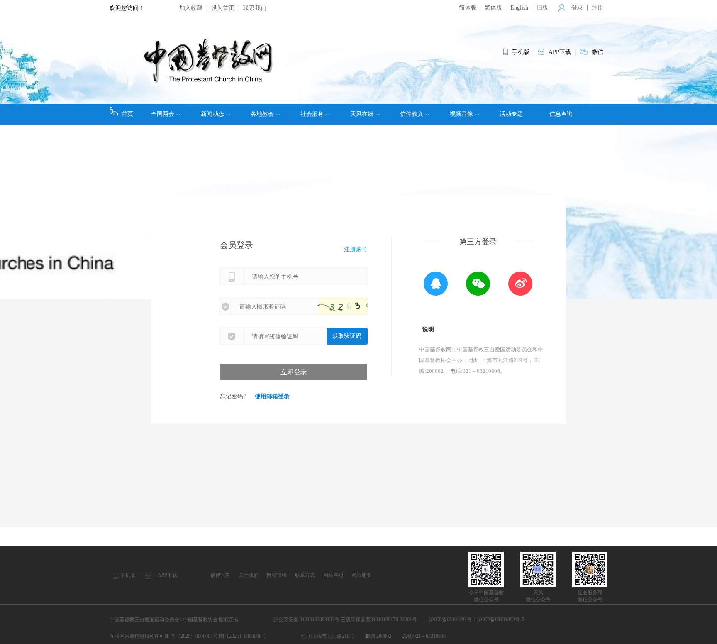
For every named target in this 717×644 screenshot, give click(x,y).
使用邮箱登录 (272, 396)
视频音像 (461, 114)
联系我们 (254, 8)
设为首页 (222, 8)
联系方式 (305, 575)
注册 (597, 8)
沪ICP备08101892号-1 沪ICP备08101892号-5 (476, 619)
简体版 (467, 8)
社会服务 (312, 114)
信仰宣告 (220, 575)
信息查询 (561, 114)
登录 (577, 8)
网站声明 (333, 575)
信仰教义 (411, 114)
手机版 (127, 575)
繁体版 (493, 8)
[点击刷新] (350, 306)
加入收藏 (190, 8)
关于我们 (249, 575)
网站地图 (361, 575)
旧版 (542, 8)
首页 (127, 114)
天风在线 (361, 114)
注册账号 (355, 249)
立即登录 (293, 371)
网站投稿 (277, 575)
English (519, 8)
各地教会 (262, 114)
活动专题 (511, 114)
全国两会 (162, 114)
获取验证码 (346, 336)
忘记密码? (233, 396)
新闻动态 (212, 114)
